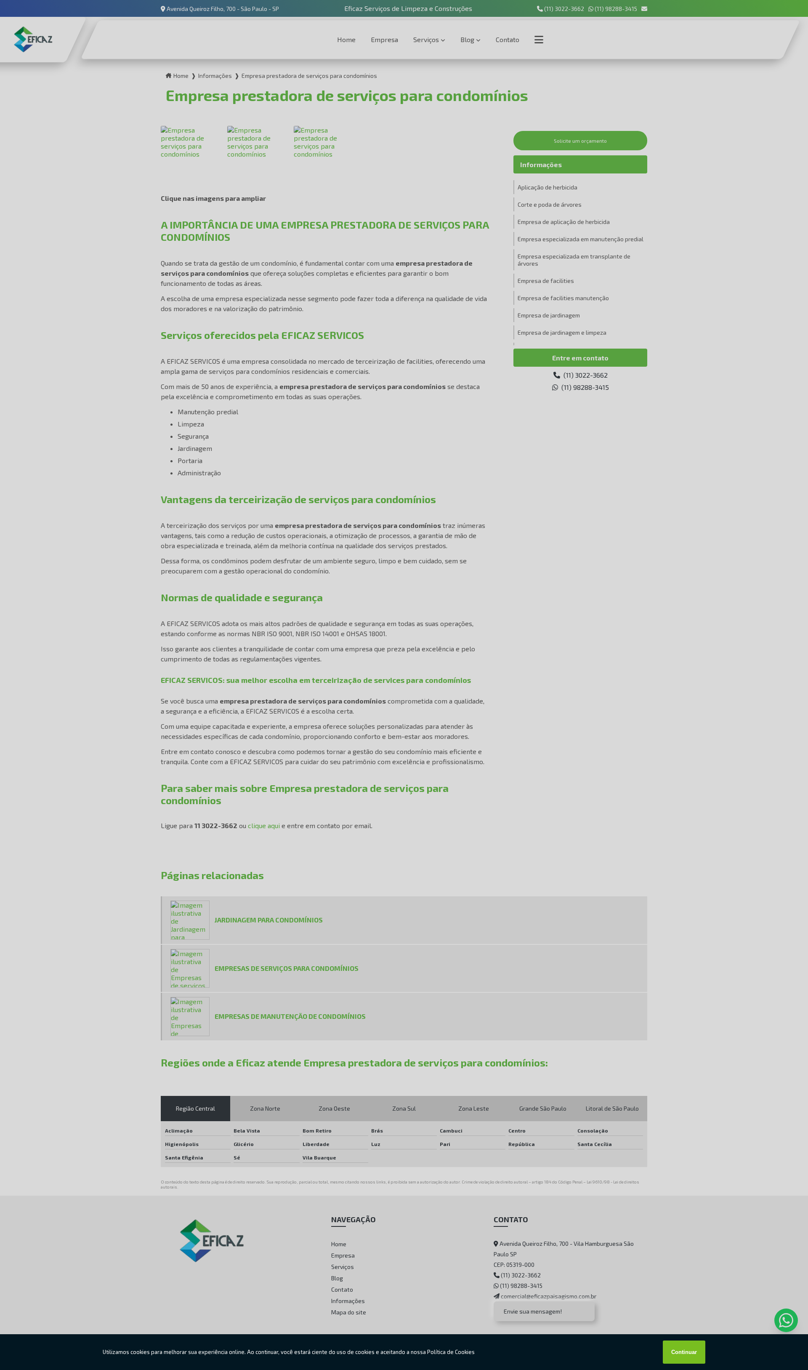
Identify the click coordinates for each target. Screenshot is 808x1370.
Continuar (684, 1352)
